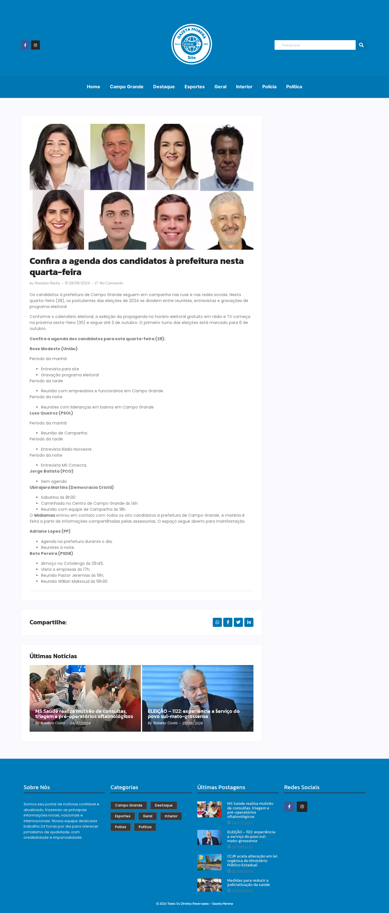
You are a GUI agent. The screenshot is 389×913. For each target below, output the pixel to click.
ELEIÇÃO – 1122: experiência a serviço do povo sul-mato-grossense (194, 714)
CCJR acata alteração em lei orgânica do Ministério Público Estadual (252, 860)
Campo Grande (127, 86)
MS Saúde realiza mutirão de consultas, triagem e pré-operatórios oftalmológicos (84, 714)
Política (294, 86)
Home (93, 86)
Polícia (269, 86)
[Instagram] (35, 44)
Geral (220, 86)
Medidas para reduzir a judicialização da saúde (248, 882)
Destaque (164, 86)
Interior (244, 86)
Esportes (195, 86)
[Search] (361, 45)
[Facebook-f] (25, 44)
